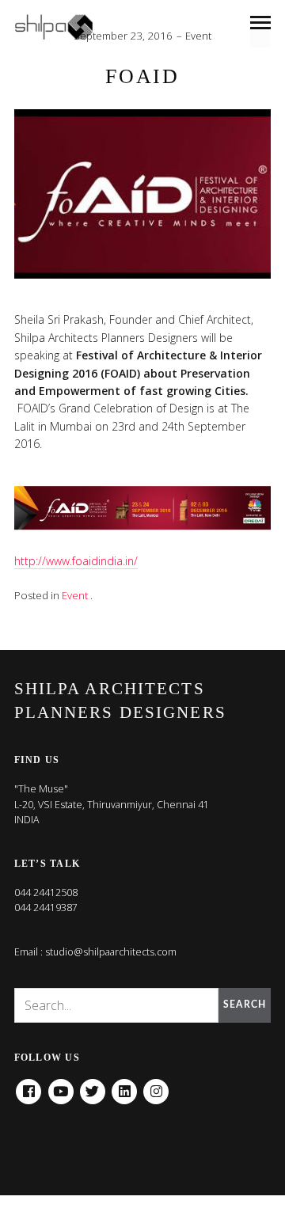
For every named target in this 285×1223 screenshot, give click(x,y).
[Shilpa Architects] (63, 27)
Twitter (92, 1086)
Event (198, 35)
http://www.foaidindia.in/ (76, 560)
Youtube (61, 1086)
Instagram (156, 1086)
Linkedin (124, 1086)
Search (244, 1004)
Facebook (28, 1086)
